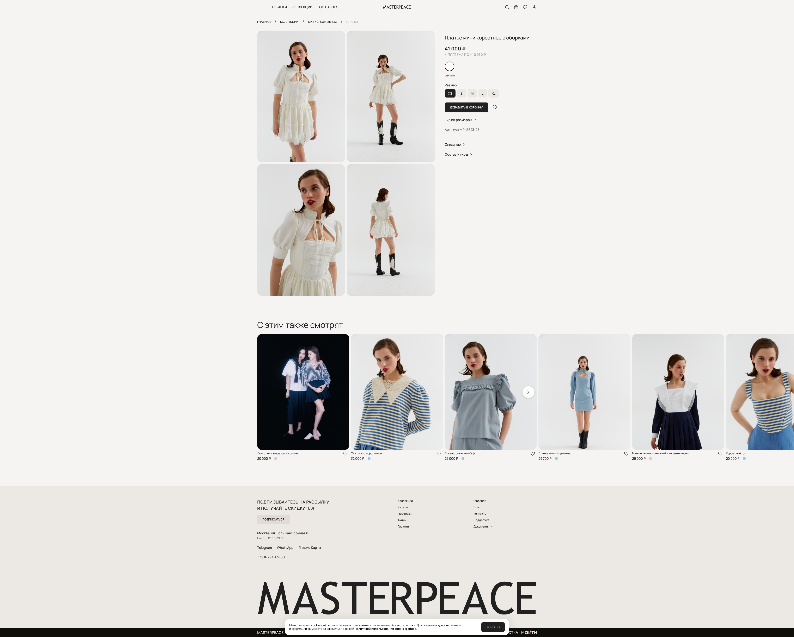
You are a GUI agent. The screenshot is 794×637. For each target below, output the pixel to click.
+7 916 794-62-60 (271, 557)
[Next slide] (528, 392)
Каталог (403, 507)
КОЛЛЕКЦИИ (302, 7)
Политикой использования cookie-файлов (385, 629)
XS (450, 93)
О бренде (480, 501)
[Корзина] (516, 7)
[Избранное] (525, 7)
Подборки (404, 514)
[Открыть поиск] (507, 7)
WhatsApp (285, 547)
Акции (402, 520)
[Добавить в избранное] (495, 107)
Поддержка (481, 520)
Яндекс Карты (310, 547)
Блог (477, 507)
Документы (481, 526)
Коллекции (405, 501)
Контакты (480, 514)
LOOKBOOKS (328, 7)
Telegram (264, 547)
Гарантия (404, 526)
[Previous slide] (265, 392)
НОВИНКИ (278, 7)
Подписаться (273, 519)
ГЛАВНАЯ (264, 22)
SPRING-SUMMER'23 (322, 22)
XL (493, 93)
